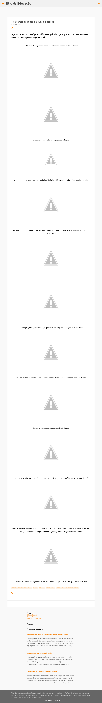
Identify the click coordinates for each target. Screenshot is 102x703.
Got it (57, 701)
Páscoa (41, 588)
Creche (13, 588)
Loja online (31, 617)
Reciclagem (60, 588)
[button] (12, 28)
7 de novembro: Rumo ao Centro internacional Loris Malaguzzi (47, 634)
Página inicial (32, 615)
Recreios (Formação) (34, 619)
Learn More (48, 701)
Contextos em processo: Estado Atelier (39, 653)
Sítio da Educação (18, 3)
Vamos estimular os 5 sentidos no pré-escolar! (42, 672)
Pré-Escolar (50, 588)
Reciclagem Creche (72, 588)
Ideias (35, 588)
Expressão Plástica (24, 588)
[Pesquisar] (99, 3)
